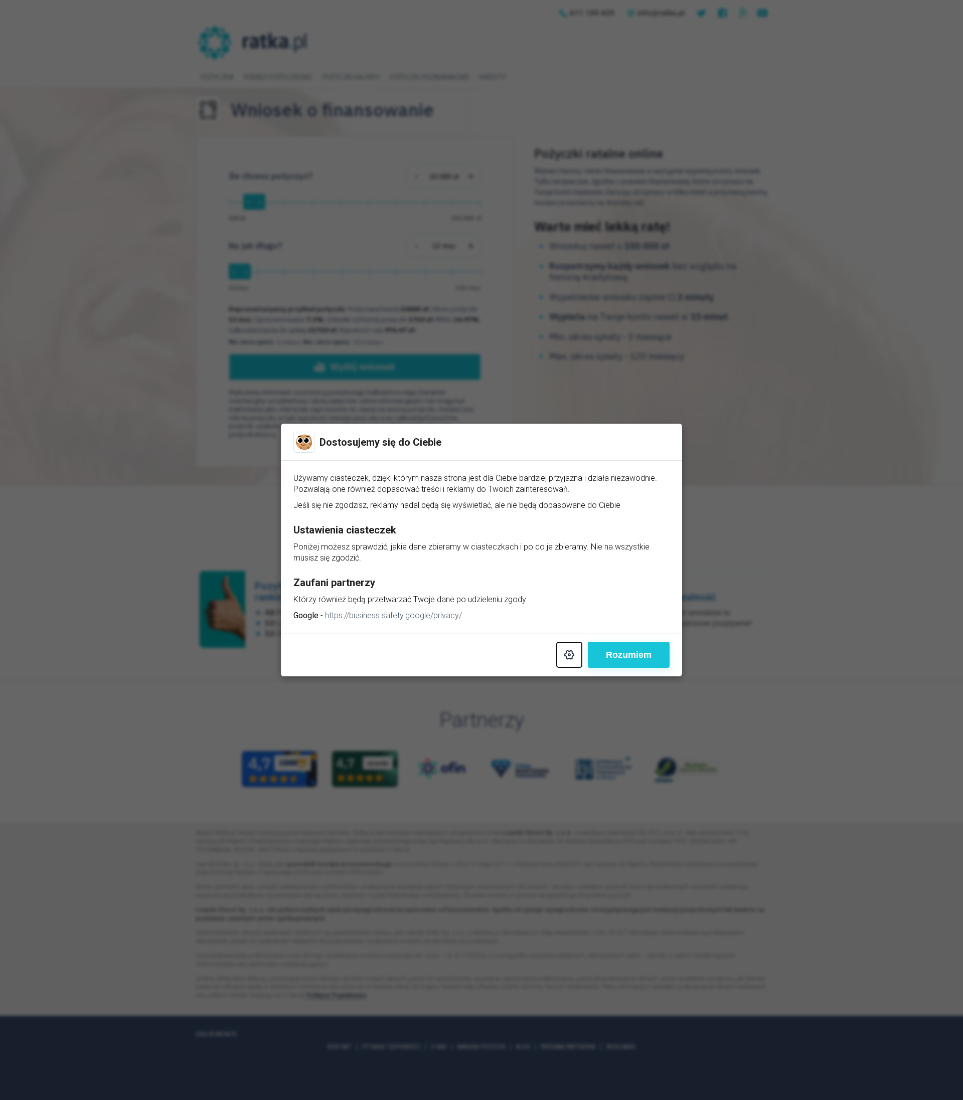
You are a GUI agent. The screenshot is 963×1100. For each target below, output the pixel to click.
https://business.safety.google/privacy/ (393, 615)
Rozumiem (629, 655)
